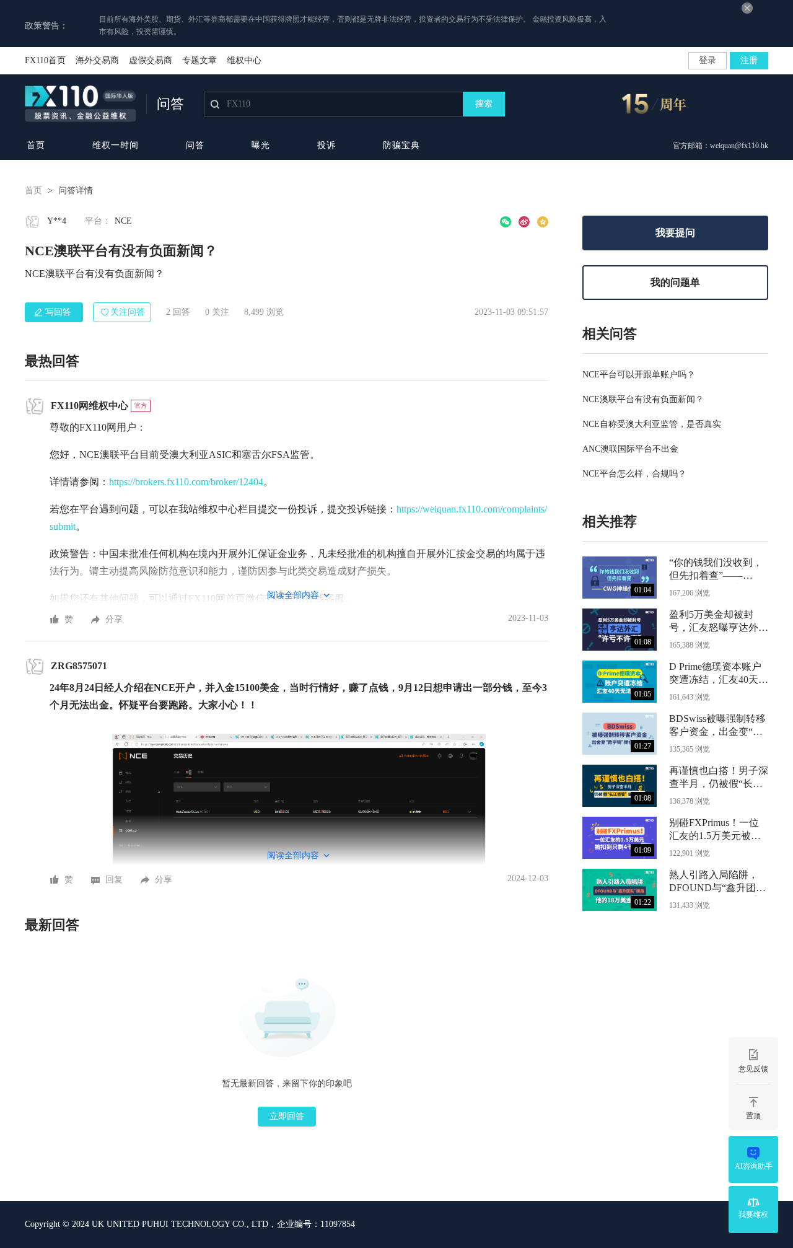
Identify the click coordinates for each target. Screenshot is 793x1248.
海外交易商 (97, 60)
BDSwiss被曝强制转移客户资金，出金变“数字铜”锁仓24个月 (717, 726)
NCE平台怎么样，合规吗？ (634, 473)
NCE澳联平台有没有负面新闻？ (643, 399)
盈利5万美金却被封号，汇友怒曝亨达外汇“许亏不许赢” (718, 622)
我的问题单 (675, 282)
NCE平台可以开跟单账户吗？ (638, 374)
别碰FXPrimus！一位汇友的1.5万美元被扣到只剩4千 (715, 830)
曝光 (261, 145)
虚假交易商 (150, 60)
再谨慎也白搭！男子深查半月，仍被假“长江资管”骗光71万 (718, 778)
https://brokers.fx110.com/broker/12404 (186, 482)
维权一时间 (115, 145)
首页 (36, 145)
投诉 (326, 145)
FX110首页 (45, 60)
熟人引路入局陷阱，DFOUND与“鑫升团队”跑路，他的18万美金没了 (716, 882)
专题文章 (199, 60)
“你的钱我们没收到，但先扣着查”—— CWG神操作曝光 (716, 570)
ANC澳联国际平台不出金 (630, 449)
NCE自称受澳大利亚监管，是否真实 (651, 424)
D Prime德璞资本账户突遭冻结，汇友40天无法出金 (718, 674)
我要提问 (675, 232)
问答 (195, 145)
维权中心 (244, 60)
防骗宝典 (401, 145)
